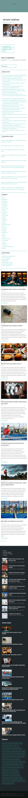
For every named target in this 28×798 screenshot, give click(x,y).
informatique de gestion (6, 160)
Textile (3, 241)
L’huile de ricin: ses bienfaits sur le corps (15, 145)
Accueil (4, 550)
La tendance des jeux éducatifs (15, 614)
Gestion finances (16, 759)
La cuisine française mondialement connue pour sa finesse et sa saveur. (17, 580)
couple (3, 754)
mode (21, 764)
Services (4, 237)
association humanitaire (7, 745)
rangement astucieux (9, 770)
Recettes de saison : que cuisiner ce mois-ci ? (12, 78)
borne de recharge (6, 751)
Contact (5, 555)
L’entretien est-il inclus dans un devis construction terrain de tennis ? (12, 444)
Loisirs (3, 221)
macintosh (16, 762)
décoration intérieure (21, 754)
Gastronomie (5, 209)
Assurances (4, 201)
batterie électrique (6, 748)
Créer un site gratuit (6, 257)
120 (4, 541)
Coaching (4, 204)
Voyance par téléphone (11, 780)
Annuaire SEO (5, 261)
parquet (13, 767)
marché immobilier (6, 764)
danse (7, 754)
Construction (5, 205)
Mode (3, 226)
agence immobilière (15, 743)
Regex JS (16, 770)
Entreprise (12, 756)
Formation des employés (7, 759)
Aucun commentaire (20, 562)
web (13, 783)
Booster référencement (7, 264)
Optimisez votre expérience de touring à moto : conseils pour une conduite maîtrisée (13, 484)
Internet (4, 216)
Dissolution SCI (13, 754)
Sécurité (4, 235)
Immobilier (4, 212)
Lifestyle (4, 218)
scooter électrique (13, 775)
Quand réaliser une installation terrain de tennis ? (13, 89)
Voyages (4, 248)
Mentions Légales (7, 552)
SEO (19, 775)
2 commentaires (20, 582)
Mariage (4, 223)
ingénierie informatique (6, 155)
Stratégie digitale (5, 778)
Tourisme (4, 243)
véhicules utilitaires (21, 780)
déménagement (5, 756)
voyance (4, 780)
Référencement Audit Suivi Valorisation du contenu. (12, 795)
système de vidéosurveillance (16, 778)
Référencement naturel (6, 772)
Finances (4, 207)
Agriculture (4, 199)
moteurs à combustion (6, 767)
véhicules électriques (6, 783)
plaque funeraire (20, 767)
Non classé (4, 227)
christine (3, 145)
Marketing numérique (15, 764)
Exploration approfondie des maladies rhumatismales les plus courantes (14, 402)
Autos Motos (5, 202)
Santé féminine (5, 775)
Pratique (4, 229)
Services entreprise (6, 238)
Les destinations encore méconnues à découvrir (12, 76)
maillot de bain (22, 762)
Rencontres (4, 232)
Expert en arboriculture (19, 756)
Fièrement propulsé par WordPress (9, 793)
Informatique (5, 215)
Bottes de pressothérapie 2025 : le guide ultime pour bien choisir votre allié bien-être (13, 710)
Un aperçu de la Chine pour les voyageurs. (17, 572)
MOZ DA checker (4, 149)
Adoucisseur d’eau (6, 743)
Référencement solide (7, 262)
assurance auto (16, 745)
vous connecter (9, 60)
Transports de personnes (7, 246)
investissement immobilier (7, 762)
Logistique (4, 220)
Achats (3, 198)
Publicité (4, 231)
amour (21, 743)
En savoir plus (4, 303)
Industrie (4, 213)
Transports (4, 245)
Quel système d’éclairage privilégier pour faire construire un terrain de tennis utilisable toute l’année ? (14, 95)
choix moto (17, 751)
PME (3, 770)
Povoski (12, 22)
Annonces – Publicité (8, 553)
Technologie (5, 240)
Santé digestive (16, 772)
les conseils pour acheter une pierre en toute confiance (14, 75)
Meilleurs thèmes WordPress (8, 256)
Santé (3, 234)
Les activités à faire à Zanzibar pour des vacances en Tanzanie (17, 587)
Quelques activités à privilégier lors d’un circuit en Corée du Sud (17, 607)
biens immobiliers (14, 748)
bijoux (20, 748)
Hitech (3, 210)
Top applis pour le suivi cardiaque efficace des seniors (14, 98)
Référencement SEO (6, 265)
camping (12, 751)
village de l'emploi (5, 166)
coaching (23, 751)
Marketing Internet (6, 224)
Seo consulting (5, 259)
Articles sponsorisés (5, 140)
